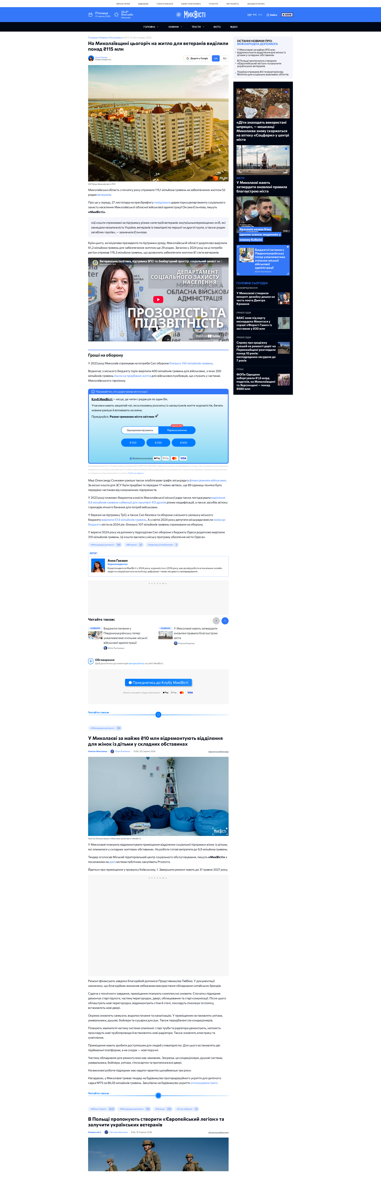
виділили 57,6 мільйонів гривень (124, 519)
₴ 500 (183, 442)
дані (112, 861)
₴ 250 (158, 442)
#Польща (159, 1109)
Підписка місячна (177, 430)
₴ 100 (133, 442)
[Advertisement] (158, 600)
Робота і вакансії (165, 4)
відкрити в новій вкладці (219, 751)
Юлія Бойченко (122, 751)
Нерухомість (232, 4)
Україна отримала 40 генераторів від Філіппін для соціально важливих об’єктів (263, 73)
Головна (93, 37)
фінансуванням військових (207, 480)
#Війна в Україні (98, 1109)
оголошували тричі (203, 1083)
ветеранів (104, 194)
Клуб (288, 14)
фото (217, 26)
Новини (103, 37)
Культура (213, 4)
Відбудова (143, 4)
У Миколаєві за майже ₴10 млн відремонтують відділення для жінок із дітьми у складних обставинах (261, 52)
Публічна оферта (135, 473)
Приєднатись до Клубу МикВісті (160, 682)
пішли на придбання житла (132, 375)
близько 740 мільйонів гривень (191, 363)
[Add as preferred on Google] (178, 14)
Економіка (116, 37)
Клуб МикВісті (102, 399)
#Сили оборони (184, 1109)
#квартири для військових (160, 544)
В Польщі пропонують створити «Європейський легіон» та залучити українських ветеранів (259, 63)
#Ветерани (131, 544)
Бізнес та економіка (191, 4)
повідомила (162, 202)
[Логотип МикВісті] (194, 15)
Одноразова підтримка (140, 430)
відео (234, 26)
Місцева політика (256, 4)
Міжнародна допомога (257, 44)
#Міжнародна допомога (102, 544)
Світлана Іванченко (118, 1132)
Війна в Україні (123, 4)
